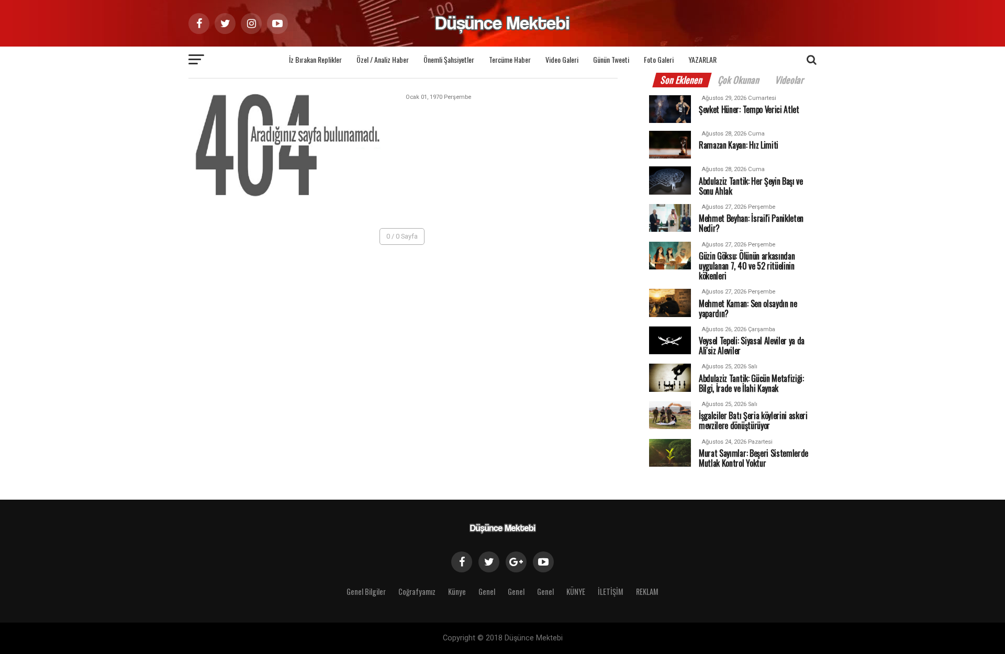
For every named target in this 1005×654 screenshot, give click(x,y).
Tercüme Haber (510, 59)
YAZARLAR (702, 59)
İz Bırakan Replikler (315, 59)
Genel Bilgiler (366, 591)
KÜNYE (575, 591)
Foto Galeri (659, 59)
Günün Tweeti (611, 59)
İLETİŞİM (610, 591)
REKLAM (647, 591)
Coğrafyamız (417, 591)
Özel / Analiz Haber (382, 59)
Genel (486, 591)
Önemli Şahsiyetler (448, 59)
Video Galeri (561, 59)
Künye (457, 591)
